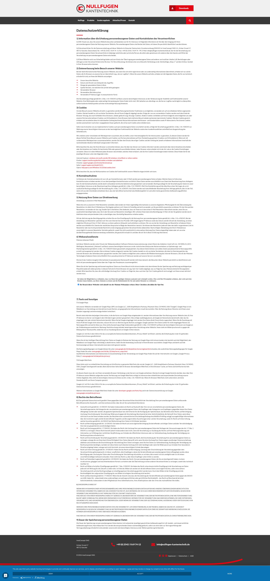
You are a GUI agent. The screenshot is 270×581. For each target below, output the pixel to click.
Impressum (172, 556)
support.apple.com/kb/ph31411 (92, 165)
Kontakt (132, 20)
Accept (140, 574)
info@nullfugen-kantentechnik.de (173, 544)
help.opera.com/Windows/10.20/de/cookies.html (98, 167)
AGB (192, 556)
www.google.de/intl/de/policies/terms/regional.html (133, 349)
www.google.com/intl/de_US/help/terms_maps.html (109, 351)
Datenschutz (183, 556)
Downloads (184, 8)
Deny (51, 574)
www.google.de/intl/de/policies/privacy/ (96, 356)
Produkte (90, 20)
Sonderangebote (103, 20)
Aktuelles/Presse (119, 20)
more (229, 574)
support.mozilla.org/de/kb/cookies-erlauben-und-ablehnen (102, 160)
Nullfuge (81, 20)
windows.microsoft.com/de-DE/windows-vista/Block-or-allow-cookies (113, 158)
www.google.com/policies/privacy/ (88, 393)
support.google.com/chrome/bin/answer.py (97, 163)
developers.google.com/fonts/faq (130, 391)
